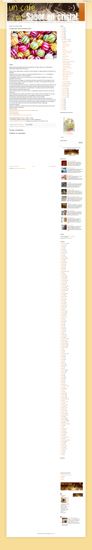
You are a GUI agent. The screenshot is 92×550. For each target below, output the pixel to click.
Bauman (63, 265)
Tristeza (63, 441)
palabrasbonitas (64, 399)
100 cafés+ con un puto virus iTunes (64, 22)
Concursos (63, 281)
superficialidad (64, 437)
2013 (63, 109)
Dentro (62, 300)
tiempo (62, 438)
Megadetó (64, 42)
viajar (62, 450)
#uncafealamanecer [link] (33, 110)
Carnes (63, 516)
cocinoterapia (64, 280)
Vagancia (63, 445)
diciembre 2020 (66, 39)
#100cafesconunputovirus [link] (21, 110)
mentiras (63, 372)
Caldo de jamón (70, 217)
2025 (63, 29)
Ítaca (62, 352)
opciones (63, 393)
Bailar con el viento (66, 71)
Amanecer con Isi (66, 46)
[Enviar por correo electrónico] (26, 124)
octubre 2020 (65, 81)
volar (62, 454)
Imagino (69, 203)
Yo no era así (69, 175)
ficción (62, 319)
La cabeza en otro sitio (67, 67)
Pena (62, 403)
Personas (63, 406)
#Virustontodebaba (66, 62)
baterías (63, 264)
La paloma (69, 182)
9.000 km (64, 57)
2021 (63, 36)
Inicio (34, 166)
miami (62, 374)
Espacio (63, 315)
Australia (63, 261)
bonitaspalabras (64, 271)
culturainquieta (64, 289)
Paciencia (63, 396)
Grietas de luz (65, 78)
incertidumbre (64, 344)
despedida (63, 305)
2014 (63, 107)
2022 (63, 34)
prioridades (63, 413)
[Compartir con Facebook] (30, 124)
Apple (62, 479)
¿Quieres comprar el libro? (66, 474)
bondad (62, 268)
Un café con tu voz (12, 22)
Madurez (63, 365)
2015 (63, 105)
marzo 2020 (65, 93)
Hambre (63, 331)
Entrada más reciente (14, 166)
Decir (62, 294)
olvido (62, 391)
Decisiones (63, 296)
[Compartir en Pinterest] (31, 124)
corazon (63, 284)
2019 (63, 99)
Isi (61, 349)
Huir (62, 333)
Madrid (62, 363)
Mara (62, 368)
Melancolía (63, 369)
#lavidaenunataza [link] (13, 112)
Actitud (62, 247)
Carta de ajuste (65, 56)
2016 (63, 104)
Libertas (64, 49)
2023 (63, 33)
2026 (63, 28)
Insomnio (63, 347)
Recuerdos (63, 419)
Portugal (63, 409)
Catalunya (63, 275)
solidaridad (63, 432)
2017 (63, 102)
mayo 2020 (65, 90)
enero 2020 (65, 96)
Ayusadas (63, 262)
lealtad (62, 356)
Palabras (63, 397)
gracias (62, 327)
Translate (70, 238)
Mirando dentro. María (67, 74)
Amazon (63, 477)
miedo (62, 375)
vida (62, 453)
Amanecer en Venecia (67, 52)
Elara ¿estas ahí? (70, 210)
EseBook (63, 476)
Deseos (62, 302)
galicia (62, 324)
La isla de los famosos (67, 64)
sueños (62, 435)
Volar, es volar (70, 225)
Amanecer (63, 252)
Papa (62, 400)
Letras (62, 357)
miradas (63, 378)
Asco (62, 259)
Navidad (63, 384)
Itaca (62, 350)
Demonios (63, 299)
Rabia (62, 416)
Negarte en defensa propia (68, 72)
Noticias (63, 388)
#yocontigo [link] (12, 110)
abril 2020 (65, 91)
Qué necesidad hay (71, 168)
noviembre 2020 (66, 41)
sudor (62, 434)
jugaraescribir (64, 353)
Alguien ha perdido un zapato (73, 196)
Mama (62, 366)
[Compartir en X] (29, 124)
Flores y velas (65, 79)
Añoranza (63, 258)
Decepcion (63, 293)
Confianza (63, 283)
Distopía (63, 308)
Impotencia (63, 341)
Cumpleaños (63, 290)
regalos (62, 422)
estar (62, 318)
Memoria (63, 371)
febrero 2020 (65, 95)
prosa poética (64, 415)
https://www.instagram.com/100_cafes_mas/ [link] (20, 115)
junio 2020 (65, 88)
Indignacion (63, 346)
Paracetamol (63, 401)
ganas (62, 325)
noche (62, 387)
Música (62, 381)
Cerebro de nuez (66, 59)
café (62, 272)
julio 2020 (65, 86)
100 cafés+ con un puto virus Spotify (45, 22)
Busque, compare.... (66, 66)
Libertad (63, 359)
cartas (15, 126)
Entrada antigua (52, 166)
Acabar (62, 246)
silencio (62, 429)
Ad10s (64, 47)
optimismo (63, 394)
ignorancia (63, 335)
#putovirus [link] (43, 74)
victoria (62, 451)
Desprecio (63, 306)
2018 (63, 100)
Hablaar (63, 328)
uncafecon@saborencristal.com (17, 121)
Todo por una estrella (71, 161)
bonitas (62, 269)
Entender (64, 69)
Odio (62, 390)
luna (62, 362)
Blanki (62, 267)
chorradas (63, 278)
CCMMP (63, 277)
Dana (62, 291)
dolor (62, 309)
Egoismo (63, 311)
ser (62, 426)
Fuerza (62, 321)
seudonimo (63, 428)
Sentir (62, 425)
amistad (63, 253)
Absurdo (63, 245)
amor (62, 255)
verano (62, 447)
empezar (63, 313)
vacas (62, 444)
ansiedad (63, 256)
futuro (62, 322)
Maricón (64, 54)
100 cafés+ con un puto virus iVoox (27, 22)
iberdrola (63, 334)
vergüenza (63, 448)
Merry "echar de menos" (67, 51)
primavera (63, 412)
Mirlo (62, 379)
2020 (63, 38)
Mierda (62, 377)
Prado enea (63, 410)
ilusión (62, 337)
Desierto (63, 303)
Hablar (62, 330)
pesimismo (63, 407)
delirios (62, 297)
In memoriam (64, 343)
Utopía (62, 442)
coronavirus (18, 126)
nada (62, 382)
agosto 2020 (65, 85)
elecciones (63, 312)
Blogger (53, 533)
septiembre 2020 (66, 83)
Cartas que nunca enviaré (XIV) (69, 61)
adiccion (63, 249)
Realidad (63, 418)
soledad (63, 431)
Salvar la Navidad (66, 44)
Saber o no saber (70, 189)
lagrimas (63, 355)
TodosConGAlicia (64, 440)
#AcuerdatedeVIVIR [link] (14, 113)
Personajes (63, 404)
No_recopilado (64, 385)
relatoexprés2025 (64, 423)
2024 (63, 31)
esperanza (63, 316)
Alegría (62, 250)
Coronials (63, 287)
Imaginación (63, 338)
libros (62, 360)
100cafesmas (64, 243)
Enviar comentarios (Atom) (20, 168)
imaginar (63, 340)
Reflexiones (23, 126)
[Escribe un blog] (27, 124)
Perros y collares (66, 76)
